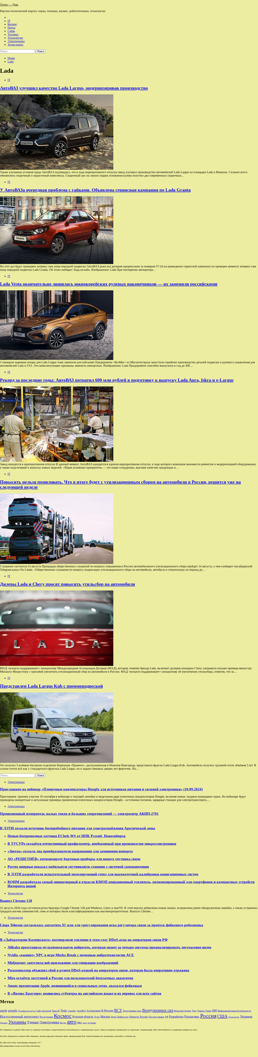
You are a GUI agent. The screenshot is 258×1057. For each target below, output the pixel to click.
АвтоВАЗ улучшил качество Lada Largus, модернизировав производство (74, 88)
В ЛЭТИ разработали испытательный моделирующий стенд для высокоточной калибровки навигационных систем (103, 874)
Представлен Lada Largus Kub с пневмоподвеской (51, 686)
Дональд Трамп (204, 1011)
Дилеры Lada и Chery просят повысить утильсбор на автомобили (67, 584)
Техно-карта (15, 44)
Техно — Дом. (9, 4)
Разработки (176, 1016)
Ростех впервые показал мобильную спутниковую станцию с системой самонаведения (78, 867)
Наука (11, 27)
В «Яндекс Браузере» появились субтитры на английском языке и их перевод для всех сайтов (84, 993)
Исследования (46, 1017)
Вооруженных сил (157, 1010)
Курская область (82, 1016)
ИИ (214, 1010)
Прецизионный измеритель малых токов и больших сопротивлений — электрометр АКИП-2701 (79, 814)
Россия (208, 1016)
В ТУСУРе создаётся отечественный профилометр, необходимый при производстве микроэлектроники (92, 844)
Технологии (15, 37)
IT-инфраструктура (27, 1011)
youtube (71, 1011)
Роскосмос (191, 1016)
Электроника (16, 41)
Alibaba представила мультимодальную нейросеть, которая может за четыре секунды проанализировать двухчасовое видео (109, 947)
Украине (4, 1023)
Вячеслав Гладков (182, 1011)
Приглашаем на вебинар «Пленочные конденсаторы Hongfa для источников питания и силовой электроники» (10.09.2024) (101, 789)
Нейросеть (123, 1017)
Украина (246, 1016)
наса (85, 1023)
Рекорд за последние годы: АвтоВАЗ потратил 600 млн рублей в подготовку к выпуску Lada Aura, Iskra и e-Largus (116, 380)
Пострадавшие (156, 1016)
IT (9, 20)
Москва (105, 1016)
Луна (97, 1017)
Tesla (63, 1010)
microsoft (46, 1010)
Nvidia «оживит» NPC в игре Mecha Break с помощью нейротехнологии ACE (71, 955)
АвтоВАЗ (81, 1011)
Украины (17, 1021)
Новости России (138, 1016)
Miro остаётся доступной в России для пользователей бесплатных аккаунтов (70, 978)
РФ (166, 1017)
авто (71, 1022)
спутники (91, 1023)
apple (3, 1010)
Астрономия (93, 1010)
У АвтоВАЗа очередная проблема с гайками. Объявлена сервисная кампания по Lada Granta (95, 189)
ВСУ (118, 1010)
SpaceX (56, 1011)
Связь (11, 31)
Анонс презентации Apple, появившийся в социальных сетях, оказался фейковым (75, 986)
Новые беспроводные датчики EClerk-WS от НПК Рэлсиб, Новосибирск (67, 836)
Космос (12, 24)
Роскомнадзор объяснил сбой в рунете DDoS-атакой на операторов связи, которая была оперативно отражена (98, 970)
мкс (79, 1022)
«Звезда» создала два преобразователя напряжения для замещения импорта (70, 851)
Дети (194, 1011)
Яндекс (63, 1023)
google (12, 1010)
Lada (38, 1011)
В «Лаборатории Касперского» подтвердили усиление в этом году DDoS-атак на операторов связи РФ (84, 940)
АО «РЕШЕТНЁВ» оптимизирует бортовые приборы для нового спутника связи (74, 859)
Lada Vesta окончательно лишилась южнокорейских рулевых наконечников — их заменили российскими (108, 283)
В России (107, 1010)
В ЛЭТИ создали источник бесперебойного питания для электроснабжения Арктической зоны (77, 828)
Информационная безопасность (234, 1011)
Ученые (33, 1022)
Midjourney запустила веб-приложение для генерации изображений (63, 963)
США (222, 1016)
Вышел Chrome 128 (16, 901)
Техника (13, 34)
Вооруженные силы (132, 1011)
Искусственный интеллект (19, 1016)
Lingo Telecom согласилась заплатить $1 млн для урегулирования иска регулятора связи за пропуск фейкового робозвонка (101, 925)
